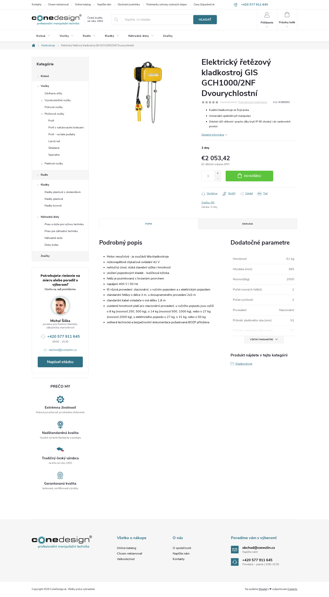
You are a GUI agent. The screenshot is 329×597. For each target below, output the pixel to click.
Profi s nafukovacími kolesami (66, 127)
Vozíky (45, 86)
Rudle (44, 175)
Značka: (207, 202)
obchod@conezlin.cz (63, 350)
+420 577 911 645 (63, 336)
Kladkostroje (244, 364)
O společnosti (182, 548)
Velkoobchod (125, 559)
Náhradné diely (50, 217)
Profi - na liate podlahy (61, 134)
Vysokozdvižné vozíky (58, 100)
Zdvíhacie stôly (53, 93)
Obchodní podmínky (129, 4)
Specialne (54, 155)
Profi (51, 120)
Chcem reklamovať (58, 4)
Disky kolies (51, 245)
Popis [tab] (148, 223)
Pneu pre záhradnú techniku (61, 231)
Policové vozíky (54, 107)
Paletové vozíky (54, 163)
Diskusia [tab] (247, 223)
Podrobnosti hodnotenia (252, 102)
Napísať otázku (60, 361)
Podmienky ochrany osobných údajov (166, 4)
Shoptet (263, 589)
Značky (45, 256)
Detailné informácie (212, 135)
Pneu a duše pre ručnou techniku (64, 224)
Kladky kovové (53, 205)
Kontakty (37, 4)
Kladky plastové (54, 199)
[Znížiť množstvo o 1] (218, 178)
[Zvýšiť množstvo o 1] (218, 173)
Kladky (45, 184)
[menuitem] (43, 36)
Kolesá (45, 76)
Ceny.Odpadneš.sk (204, 4)
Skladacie (53, 148)
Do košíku (252, 176)
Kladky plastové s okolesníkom (63, 192)
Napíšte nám (104, 4)
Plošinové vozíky (54, 114)
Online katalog (83, 4)
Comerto (292, 589)
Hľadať (205, 20)
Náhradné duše (53, 238)
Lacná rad (54, 141)
